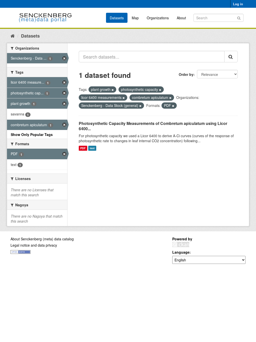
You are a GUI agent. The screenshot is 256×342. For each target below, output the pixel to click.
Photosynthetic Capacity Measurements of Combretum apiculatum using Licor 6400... (153, 125)
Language (181, 252)
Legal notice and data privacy (33, 245)
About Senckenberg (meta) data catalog (42, 238)
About (181, 17)
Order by (186, 74)
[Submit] (239, 17)
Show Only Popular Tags (32, 134)
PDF (83, 148)
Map (135, 17)
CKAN (180, 244)
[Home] (12, 35)
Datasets (117, 17)
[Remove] (113, 90)
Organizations (158, 17)
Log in (238, 4)
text (92, 148)
